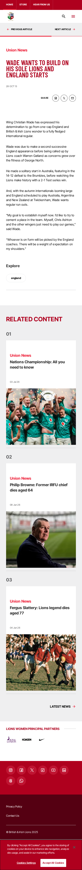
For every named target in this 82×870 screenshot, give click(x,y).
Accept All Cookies (53, 862)
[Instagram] (10, 770)
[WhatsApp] (21, 780)
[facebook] (55, 98)
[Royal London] (11, 739)
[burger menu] (73, 16)
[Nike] (42, 739)
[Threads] (10, 780)
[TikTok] (42, 770)
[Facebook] (21, 770)
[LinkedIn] (64, 770)
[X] (32, 770)
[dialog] (41, 855)
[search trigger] (63, 16)
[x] (64, 98)
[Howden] (26, 739)
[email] (72, 98)
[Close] (74, 847)
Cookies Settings (26, 862)
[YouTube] (53, 770)
